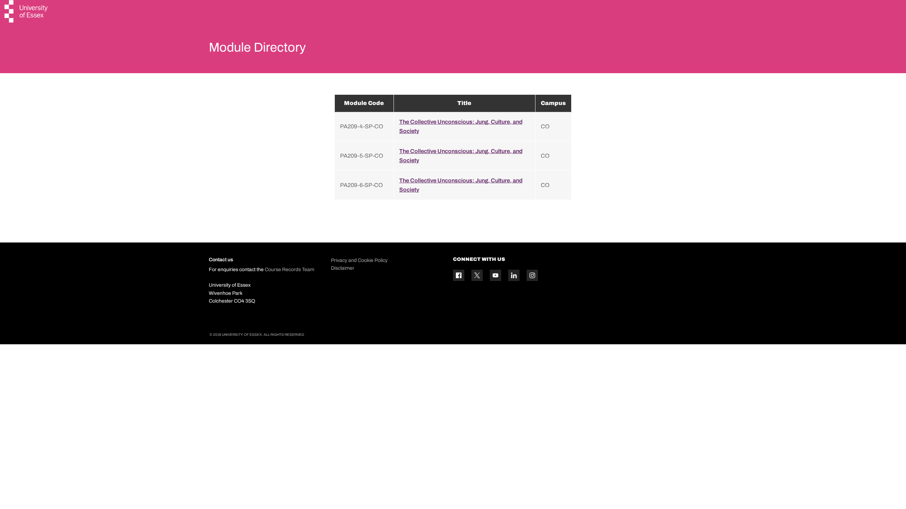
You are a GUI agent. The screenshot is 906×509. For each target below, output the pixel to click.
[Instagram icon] (532, 275)
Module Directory (257, 47)
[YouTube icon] (495, 275)
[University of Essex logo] (26, 12)
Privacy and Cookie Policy (359, 260)
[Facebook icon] (458, 275)
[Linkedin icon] (514, 275)
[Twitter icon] (477, 275)
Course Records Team (289, 269)
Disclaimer (342, 268)
